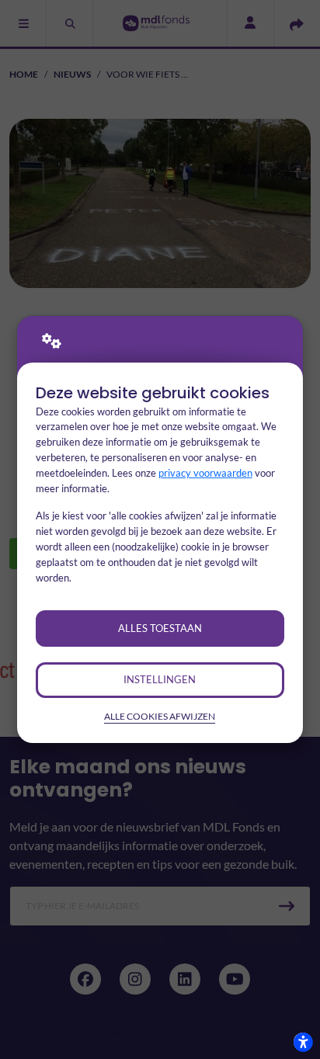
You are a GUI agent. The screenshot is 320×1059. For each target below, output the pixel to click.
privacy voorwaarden (205, 473)
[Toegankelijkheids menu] (303, 1042)
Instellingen (159, 679)
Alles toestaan (160, 628)
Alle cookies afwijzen (159, 716)
